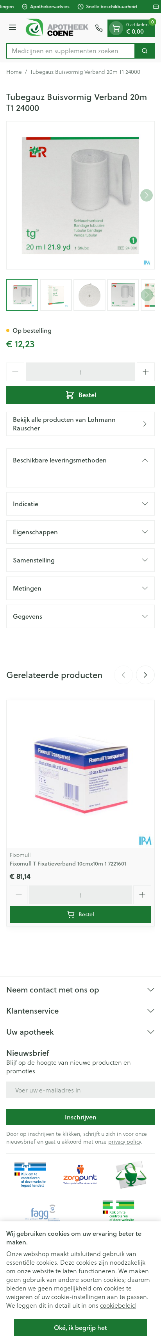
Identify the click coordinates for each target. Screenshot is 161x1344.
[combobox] (70, 51)
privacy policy (124, 1141)
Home (14, 72)
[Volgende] (146, 195)
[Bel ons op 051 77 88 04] (99, 28)
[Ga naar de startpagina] (57, 28)
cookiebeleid (118, 1305)
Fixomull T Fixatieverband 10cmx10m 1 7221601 (68, 863)
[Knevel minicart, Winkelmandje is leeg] (116, 28)
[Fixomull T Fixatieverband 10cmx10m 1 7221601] (80, 774)
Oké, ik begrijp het (80, 1327)
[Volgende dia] (145, 675)
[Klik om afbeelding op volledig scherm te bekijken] (80, 195)
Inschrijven (81, 1116)
